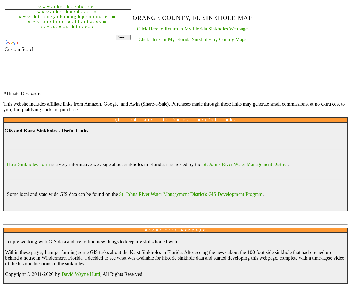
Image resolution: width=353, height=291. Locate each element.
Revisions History (68, 26)
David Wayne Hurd (81, 274)
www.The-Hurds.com (67, 12)
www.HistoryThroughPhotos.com (68, 17)
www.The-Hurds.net (67, 7)
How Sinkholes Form (28, 164)
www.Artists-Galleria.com (68, 21)
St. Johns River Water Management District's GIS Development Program (191, 194)
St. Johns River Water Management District (245, 164)
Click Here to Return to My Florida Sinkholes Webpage (192, 28)
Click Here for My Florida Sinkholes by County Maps (192, 39)
